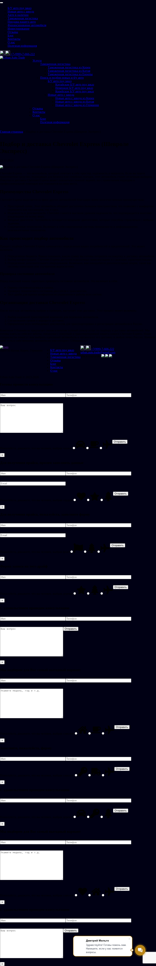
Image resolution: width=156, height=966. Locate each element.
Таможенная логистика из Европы (70, 74)
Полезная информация (54, 122)
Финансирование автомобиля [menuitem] (27, 25)
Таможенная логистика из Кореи (69, 67)
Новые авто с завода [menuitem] (21, 11)
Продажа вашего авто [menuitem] (22, 21)
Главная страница (11, 131)
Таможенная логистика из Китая (69, 70)
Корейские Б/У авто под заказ (74, 91)
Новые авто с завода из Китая (74, 101)
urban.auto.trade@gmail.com (97, 352)
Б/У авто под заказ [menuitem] (19, 8)
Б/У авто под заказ (60, 81)
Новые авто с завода (61, 94)
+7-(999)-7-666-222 (23, 54)
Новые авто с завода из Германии (77, 105)
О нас (36, 115)
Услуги (37, 60)
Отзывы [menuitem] (13, 32)
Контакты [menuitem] (14, 38)
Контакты (39, 112)
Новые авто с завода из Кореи (74, 98)
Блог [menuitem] (11, 35)
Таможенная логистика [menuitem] (23, 18)
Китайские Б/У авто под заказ (74, 84)
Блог (43, 118)
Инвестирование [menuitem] (18, 28)
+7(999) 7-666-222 (102, 349)
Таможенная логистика (55, 64)
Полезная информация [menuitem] (22, 45)
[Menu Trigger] (1, 2)
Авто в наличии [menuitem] (18, 15)
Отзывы (38, 108)
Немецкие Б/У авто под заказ (74, 88)
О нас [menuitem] (11, 42)
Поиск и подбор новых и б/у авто (62, 77)
